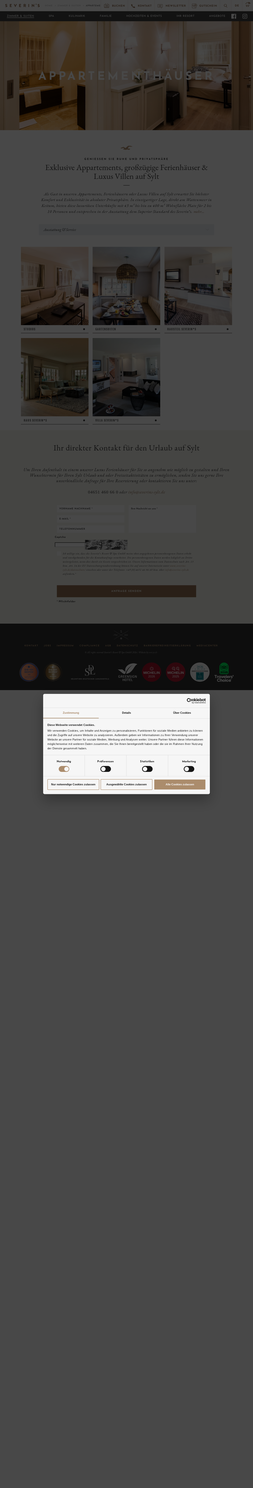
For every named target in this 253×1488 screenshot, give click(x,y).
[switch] (105, 769)
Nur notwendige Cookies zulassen (73, 784)
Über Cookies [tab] (182, 712)
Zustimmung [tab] (71, 712)
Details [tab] (126, 712)
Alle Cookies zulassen (180, 784)
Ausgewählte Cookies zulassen (126, 784)
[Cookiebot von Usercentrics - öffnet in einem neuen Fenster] (189, 701)
